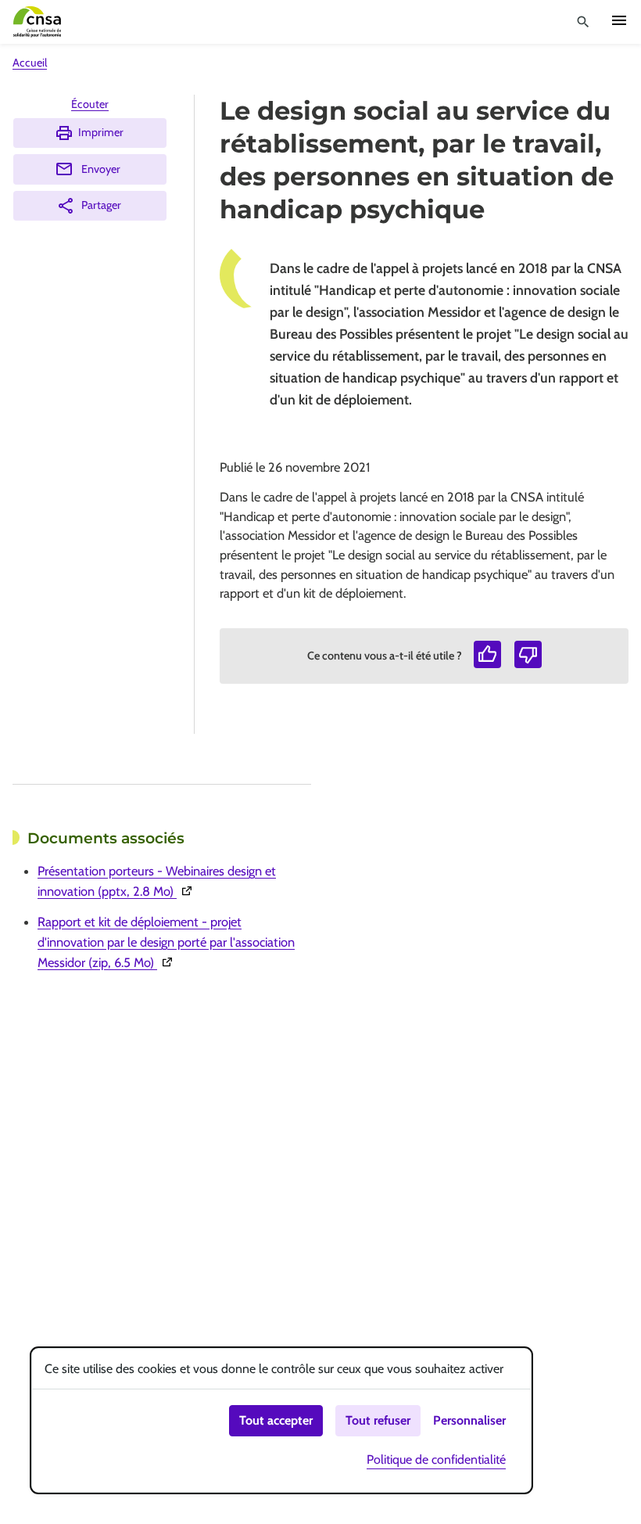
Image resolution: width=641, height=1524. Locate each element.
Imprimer (101, 132)
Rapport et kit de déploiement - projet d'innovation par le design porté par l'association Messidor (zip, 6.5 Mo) (168, 942)
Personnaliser (469, 1420)
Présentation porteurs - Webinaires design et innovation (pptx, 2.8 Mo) (168, 881)
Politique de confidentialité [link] (436, 1459)
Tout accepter (276, 1420)
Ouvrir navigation (619, 20)
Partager (101, 205)
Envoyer (100, 169)
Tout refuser (378, 1420)
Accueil (30, 63)
